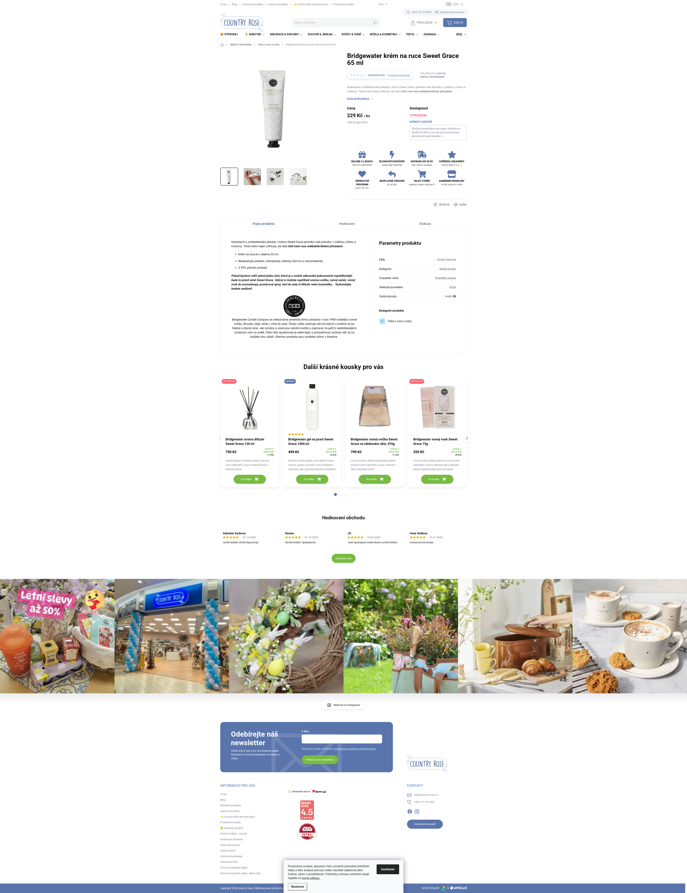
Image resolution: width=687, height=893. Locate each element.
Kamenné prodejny (252, 4)
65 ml (453, 287)
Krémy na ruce (448, 268)
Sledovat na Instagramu (346, 705)
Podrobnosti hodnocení (399, 75)
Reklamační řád (228, 861)
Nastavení (297, 886)
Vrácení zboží (227, 850)
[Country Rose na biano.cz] (307, 810)
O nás (223, 4)
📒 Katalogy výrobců (231, 828)
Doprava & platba (278, 4)
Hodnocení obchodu (343, 517)
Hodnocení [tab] (347, 224)
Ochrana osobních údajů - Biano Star (240, 873)
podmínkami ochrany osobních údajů (355, 748)
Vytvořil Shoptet (430, 888)
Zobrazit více (343, 558)
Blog (234, 4)
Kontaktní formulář (424, 824)
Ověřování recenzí (230, 845)
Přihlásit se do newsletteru (320, 759)
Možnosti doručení (421, 121)
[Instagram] (417, 811)
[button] (335, 494)
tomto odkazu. (311, 878)
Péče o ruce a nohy (400, 321)
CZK (456, 4)
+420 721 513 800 (424, 802)
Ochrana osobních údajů (233, 867)
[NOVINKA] (312, 407)
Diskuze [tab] (425, 224)
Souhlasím (388, 869)
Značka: (432, 77)
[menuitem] (230, 34)
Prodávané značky (343, 4)
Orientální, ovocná (445, 278)
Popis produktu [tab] (264, 224)
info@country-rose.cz (426, 794)
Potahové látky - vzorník (233, 833)
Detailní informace (358, 98)
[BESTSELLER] (250, 407)
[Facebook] (409, 811)
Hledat (374, 22)
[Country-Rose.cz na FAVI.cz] (307, 831)
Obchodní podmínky (231, 856)
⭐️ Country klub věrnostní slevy (310, 4)
